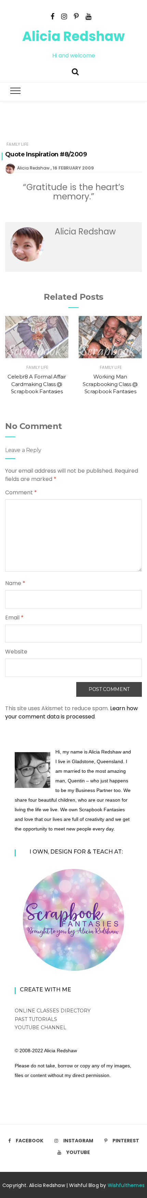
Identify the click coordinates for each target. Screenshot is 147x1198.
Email (14, 618)
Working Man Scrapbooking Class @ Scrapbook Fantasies (110, 384)
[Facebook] (52, 16)
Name (15, 583)
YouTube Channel (40, 1027)
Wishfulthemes (126, 1185)
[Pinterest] (76, 16)
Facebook (29, 1140)
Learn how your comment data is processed (71, 712)
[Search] (75, 71)
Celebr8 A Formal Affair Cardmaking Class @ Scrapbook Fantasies (37, 384)
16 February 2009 (73, 168)
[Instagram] (64, 16)
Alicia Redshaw (73, 36)
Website (16, 652)
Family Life (17, 144)
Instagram (78, 1140)
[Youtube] (88, 16)
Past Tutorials (36, 1019)
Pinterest (125, 1140)
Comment (21, 492)
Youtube (78, 1152)
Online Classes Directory (53, 1011)
